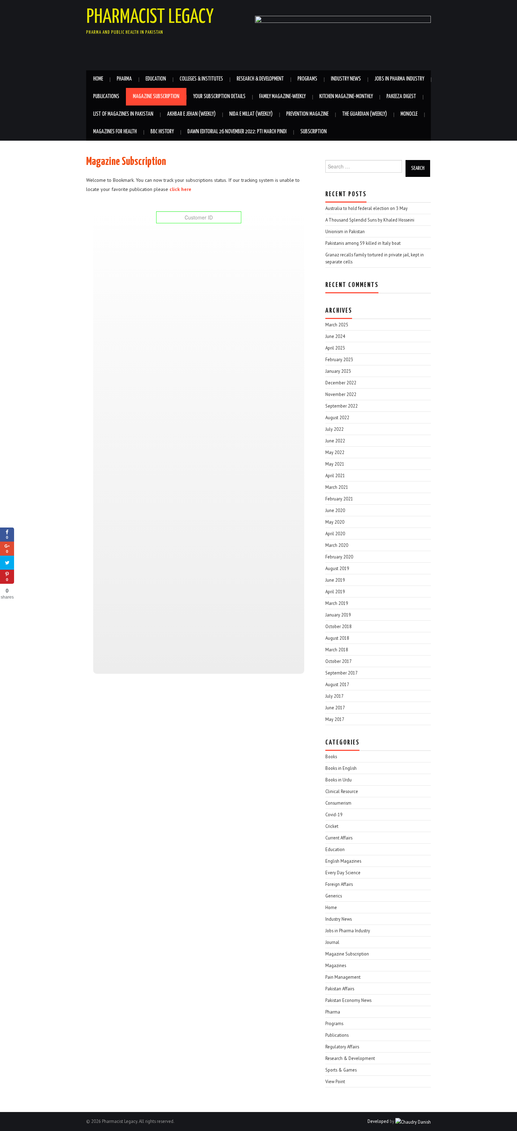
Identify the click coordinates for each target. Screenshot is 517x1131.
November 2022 (340, 394)
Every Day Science (342, 872)
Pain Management (342, 977)
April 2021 (335, 475)
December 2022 (340, 382)
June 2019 (335, 580)
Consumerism (338, 803)
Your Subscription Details (219, 96)
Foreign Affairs (339, 884)
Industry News (346, 79)
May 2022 (334, 452)
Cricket (331, 826)
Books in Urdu (338, 779)
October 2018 (338, 626)
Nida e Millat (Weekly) (251, 114)
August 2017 (337, 684)
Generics (333, 896)
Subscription (313, 131)
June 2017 (335, 707)
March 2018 (336, 649)
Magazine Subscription (156, 96)
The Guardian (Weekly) (364, 114)
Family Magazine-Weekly (282, 96)
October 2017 (338, 661)
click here (179, 189)
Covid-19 (334, 814)
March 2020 (336, 545)
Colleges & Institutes (201, 79)
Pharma (124, 79)
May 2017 (334, 719)
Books (331, 756)
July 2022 (334, 429)
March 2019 (336, 603)
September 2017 (341, 673)
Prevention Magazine (307, 114)
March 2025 (336, 324)
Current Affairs (338, 838)
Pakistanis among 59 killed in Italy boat (363, 243)
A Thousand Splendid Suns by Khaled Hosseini (369, 220)
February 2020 (339, 557)
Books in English (341, 768)
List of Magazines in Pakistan (123, 114)
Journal (332, 942)
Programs (307, 79)
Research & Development (260, 79)
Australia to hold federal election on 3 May (366, 208)
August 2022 (337, 417)
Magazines (335, 965)
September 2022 (341, 406)
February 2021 (339, 498)
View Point (335, 1081)
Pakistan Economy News (348, 1000)
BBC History (162, 131)
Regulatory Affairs (342, 1046)
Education (156, 79)
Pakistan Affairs (339, 988)
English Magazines (343, 861)
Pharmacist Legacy (150, 17)
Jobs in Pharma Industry (399, 79)
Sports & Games (341, 1070)
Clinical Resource (341, 791)
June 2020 (335, 510)
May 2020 (334, 522)
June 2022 (335, 440)
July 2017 (334, 696)
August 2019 (337, 568)
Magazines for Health (115, 131)
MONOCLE (409, 114)
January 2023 (338, 371)
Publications (106, 96)
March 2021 (336, 487)
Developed (378, 1121)
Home (98, 79)
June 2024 (335, 336)
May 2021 (334, 464)
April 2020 (335, 533)
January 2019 (338, 615)
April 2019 (335, 591)
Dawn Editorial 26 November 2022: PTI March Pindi (237, 131)
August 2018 (337, 638)
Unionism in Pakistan (345, 231)
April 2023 (335, 348)
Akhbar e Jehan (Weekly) (191, 114)
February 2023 (339, 359)
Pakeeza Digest (401, 96)
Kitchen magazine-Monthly (346, 96)
